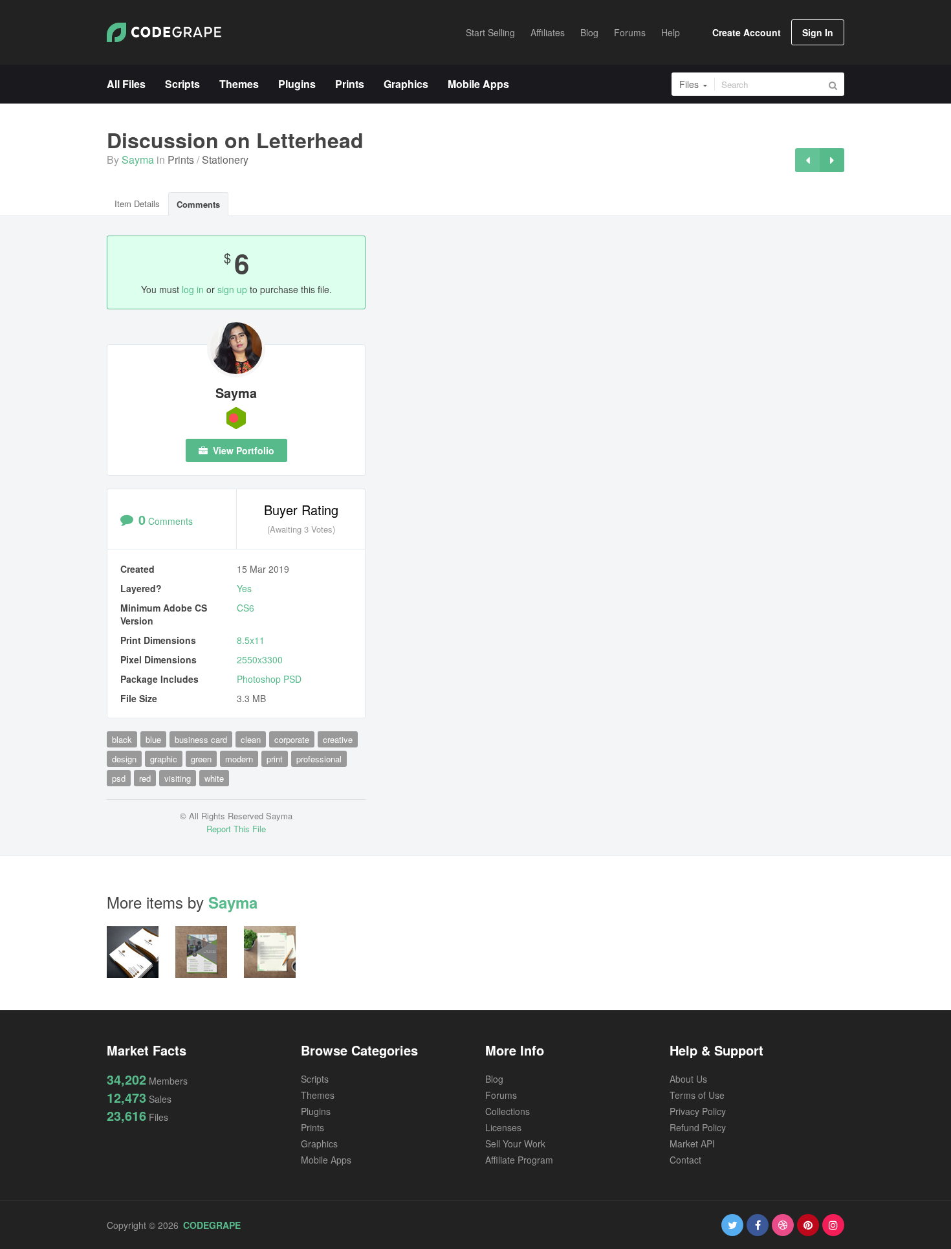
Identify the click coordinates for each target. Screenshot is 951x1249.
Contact (685, 1159)
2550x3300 (260, 659)
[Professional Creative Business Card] (807, 160)
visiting (177, 778)
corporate (291, 739)
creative (338, 739)
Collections (507, 1111)
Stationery (225, 159)
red (145, 778)
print (275, 759)
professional (319, 759)
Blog (494, 1078)
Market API (692, 1143)
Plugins (316, 1111)
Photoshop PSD (269, 678)
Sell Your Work (515, 1143)
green (201, 759)
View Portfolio (242, 450)
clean (251, 739)
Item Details (137, 203)
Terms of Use (697, 1095)
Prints (181, 159)
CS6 (245, 607)
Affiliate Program (519, 1159)
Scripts (315, 1078)
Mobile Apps (326, 1159)
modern (239, 759)
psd (119, 778)
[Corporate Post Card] (832, 160)
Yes (244, 588)
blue (153, 739)
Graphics (319, 1143)
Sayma (138, 159)
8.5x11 (251, 640)
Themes (317, 1095)
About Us (688, 1078)
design (124, 759)
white (214, 778)
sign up (232, 289)
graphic (163, 759)
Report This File (236, 829)
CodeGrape (212, 1225)
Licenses (503, 1127)
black (122, 739)
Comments (198, 204)
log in (193, 289)
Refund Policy (698, 1127)
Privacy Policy (698, 1111)
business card (201, 739)
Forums (501, 1095)
